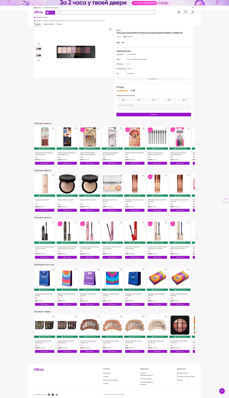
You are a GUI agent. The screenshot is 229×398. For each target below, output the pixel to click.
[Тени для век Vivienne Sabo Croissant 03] (134, 334)
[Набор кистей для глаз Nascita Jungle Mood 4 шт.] (44, 146)
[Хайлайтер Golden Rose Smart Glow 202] (157, 193)
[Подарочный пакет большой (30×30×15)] (112, 287)
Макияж (45, 20)
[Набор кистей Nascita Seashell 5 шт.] (134, 146)
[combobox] (106, 12)
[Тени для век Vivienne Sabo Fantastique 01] (67, 334)
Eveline (118, 30)
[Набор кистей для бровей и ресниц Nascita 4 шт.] (179, 146)
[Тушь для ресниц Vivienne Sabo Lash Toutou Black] (89, 240)
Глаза (52, 20)
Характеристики (48, 24)
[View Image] (38, 48)
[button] (193, 8)
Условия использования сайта (186, 376)
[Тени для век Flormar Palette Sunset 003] (179, 334)
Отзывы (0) (129, 36)
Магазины (39, 7)
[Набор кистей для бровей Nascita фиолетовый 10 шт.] (89, 146)
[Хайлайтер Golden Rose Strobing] (112, 193)
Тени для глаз (60, 20)
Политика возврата (145, 378)
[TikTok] (57, 395)
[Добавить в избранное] (110, 29)
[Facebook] (49, 395)
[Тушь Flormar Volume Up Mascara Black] (134, 240)
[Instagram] (53, 395)
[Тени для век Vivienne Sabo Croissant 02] (112, 334)
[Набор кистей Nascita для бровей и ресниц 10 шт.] (157, 146)
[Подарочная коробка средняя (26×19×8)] (157, 287)
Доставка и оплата (182, 373)
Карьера (105, 376)
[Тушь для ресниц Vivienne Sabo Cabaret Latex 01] (44, 240)
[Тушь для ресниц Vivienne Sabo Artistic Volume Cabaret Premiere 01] (157, 240)
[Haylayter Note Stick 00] (44, 193)
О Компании (106, 373)
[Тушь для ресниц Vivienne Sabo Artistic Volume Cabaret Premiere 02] (179, 240)
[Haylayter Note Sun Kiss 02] (67, 193)
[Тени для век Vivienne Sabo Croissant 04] (89, 334)
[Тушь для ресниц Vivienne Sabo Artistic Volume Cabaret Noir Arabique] (67, 240)
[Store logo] (38, 12)
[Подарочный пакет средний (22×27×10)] (89, 287)
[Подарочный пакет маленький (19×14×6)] (44, 287)
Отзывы (59, 24)
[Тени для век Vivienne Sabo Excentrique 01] (44, 334)
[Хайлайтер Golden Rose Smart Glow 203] (134, 193)
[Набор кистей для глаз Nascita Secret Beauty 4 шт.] (67, 146)
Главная (38, 20)
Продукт (38, 24)
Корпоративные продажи (51, 7)
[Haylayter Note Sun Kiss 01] (89, 193)
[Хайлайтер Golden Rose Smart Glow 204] (179, 193)
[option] (118, 42)
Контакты (106, 383)
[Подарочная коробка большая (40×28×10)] (179, 287)
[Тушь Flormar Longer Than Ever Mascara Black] (112, 240)
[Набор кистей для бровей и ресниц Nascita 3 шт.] (112, 146)
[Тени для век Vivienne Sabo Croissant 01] (157, 334)
